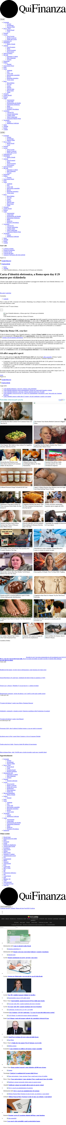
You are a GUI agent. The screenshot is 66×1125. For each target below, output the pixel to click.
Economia (6, 22)
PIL (4, 871)
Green (5, 69)
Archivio (32, 908)
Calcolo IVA (10, 112)
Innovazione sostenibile (13, 75)
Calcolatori (6, 111)
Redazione (6, 830)
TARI (5, 880)
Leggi (8, 31)
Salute (5, 125)
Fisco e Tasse (7, 28)
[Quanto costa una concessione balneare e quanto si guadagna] (34, 949)
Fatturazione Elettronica (13, 104)
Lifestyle (5, 45)
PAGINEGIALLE (13, 918)
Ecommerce (6, 848)
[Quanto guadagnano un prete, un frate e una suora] (34, 955)
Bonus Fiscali (10, 30)
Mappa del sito (20, 908)
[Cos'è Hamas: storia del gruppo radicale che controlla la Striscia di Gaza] (34, 1015)
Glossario (6, 93)
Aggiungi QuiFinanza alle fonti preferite (14, 255)
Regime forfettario (12, 771)
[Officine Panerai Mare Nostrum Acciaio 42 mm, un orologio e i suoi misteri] (34, 1094)
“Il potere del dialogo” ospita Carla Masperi (12, 719)
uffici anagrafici (47, 357)
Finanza (9, 24)
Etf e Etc (9, 84)
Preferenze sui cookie (43, 922)
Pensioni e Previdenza (13, 109)
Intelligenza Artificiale (13, 123)
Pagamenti (6, 841)
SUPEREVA (33, 920)
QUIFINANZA (55, 918)
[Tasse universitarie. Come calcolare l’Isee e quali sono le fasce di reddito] (34, 1076)
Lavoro (5, 34)
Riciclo (9, 76)
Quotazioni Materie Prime (14, 118)
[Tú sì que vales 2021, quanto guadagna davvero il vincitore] (34, 1004)
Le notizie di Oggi (8, 883)
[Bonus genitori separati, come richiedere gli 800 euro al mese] (34, 1058)
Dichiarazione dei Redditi (14, 103)
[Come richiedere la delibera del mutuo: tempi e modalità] (34, 1046)
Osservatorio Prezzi (8, 66)
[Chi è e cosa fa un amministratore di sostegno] (34, 1088)
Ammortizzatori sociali (9, 855)
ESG (8, 72)
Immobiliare (6, 42)
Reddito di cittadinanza (9, 845)
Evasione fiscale (11, 770)
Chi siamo (16, 922)
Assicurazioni (10, 100)
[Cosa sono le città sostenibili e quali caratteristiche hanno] (34, 1118)
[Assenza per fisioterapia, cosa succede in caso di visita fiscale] (34, 967)
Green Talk (10, 73)
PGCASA (29, 918)
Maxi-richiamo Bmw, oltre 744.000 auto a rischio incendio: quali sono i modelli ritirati (23, 752)
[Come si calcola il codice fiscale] (34, 937)
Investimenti (10, 25)
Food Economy (11, 47)
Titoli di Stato (10, 89)
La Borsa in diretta (8, 248)
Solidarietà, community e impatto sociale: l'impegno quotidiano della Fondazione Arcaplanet (25, 711)
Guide (5, 98)
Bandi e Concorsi (11, 38)
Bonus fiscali (10, 766)
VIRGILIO (7, 918)
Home (5, 267)
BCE (4, 865)
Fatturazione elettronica (9, 873)
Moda (8, 48)
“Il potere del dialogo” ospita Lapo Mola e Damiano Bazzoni (16, 703)
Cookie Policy (34, 922)
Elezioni (9, 64)
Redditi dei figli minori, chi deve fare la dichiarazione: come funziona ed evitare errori (23, 670)
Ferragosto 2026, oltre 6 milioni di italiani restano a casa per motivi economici (21, 728)
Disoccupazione (11, 790)
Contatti (5, 129)
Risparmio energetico (12, 78)
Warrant (9, 87)
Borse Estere (10, 90)
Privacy (28, 922)
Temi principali (7, 882)
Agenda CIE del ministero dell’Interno (12, 337)
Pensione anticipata (12, 780)
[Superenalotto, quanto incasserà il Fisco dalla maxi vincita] (34, 998)
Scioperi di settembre (9, 250)
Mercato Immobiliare (9, 793)
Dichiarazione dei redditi (10, 838)
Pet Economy (10, 52)
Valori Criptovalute (12, 117)
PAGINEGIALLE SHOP (21, 918)
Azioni (9, 86)
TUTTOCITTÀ (41, 918)
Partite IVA (10, 791)
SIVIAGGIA (50, 918)
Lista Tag (6, 885)
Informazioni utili (8, 773)
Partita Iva (9, 107)
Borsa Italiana (10, 83)
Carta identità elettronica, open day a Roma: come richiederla (19, 388)
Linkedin (5, 299)
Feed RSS (27, 908)
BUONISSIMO (62, 918)
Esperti (5, 128)
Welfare (5, 851)
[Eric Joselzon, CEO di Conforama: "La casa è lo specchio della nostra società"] (34, 1009)
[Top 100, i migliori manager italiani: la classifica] (34, 986)
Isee (4, 874)
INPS (4, 840)
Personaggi (6, 61)
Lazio (1, 375)
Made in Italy (7, 852)
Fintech (9, 121)
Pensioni (5, 33)
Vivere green (10, 79)
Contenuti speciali (5, 908)
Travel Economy (11, 50)
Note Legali (22, 922)
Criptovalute (10, 101)
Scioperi (9, 59)
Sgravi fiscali (6, 849)
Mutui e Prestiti (11, 44)
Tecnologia (6, 120)
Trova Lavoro (10, 36)
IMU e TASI (6, 868)
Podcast (5, 97)
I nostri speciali (7, 95)
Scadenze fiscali (7, 251)
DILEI (46, 918)
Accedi (2, 19)
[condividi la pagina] (1, 310)
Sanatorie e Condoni (9, 854)
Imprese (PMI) (11, 27)
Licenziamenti (7, 859)
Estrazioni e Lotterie (12, 56)
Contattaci (13, 908)
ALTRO (2, 132)
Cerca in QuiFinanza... (6, 906)
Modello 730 (6, 879)
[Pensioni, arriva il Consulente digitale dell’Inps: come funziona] (34, 1106)
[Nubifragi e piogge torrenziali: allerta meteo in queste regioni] (34, 1082)
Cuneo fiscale (7, 876)
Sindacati (5, 862)
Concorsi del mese (8, 253)
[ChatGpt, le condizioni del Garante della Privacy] (34, 1070)
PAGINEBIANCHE (34, 918)
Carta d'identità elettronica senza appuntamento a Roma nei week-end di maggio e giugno (27, 390)
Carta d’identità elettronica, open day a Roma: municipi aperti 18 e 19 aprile (23, 392)
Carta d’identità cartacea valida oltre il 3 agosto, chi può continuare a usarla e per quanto (27, 396)
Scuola (5, 843)
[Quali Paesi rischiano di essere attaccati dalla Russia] (34, 1028)
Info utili (5, 55)
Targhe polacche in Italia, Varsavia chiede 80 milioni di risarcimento (18, 744)
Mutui (8, 106)
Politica (5, 62)
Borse (5, 81)
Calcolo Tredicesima (12, 114)
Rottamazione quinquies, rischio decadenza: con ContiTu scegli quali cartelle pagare (22, 693)
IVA (4, 857)
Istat (4, 869)
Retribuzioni (10, 788)
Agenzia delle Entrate (9, 846)
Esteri (5, 67)
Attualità (5, 126)
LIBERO (3, 918)
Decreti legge (7, 837)
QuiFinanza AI (7, 41)
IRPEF (5, 860)
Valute (8, 92)
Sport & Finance (7, 53)
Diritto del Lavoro (12, 39)
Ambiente (9, 70)
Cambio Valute (11, 115)
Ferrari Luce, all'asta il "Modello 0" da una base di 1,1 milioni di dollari (19, 685)
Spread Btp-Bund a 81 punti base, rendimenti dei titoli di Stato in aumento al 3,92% (22, 677)
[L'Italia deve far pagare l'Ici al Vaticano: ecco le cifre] (34, 1040)
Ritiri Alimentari (11, 58)
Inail (4, 877)
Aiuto (51, 922)
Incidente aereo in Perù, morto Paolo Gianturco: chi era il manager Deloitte (20, 736)
